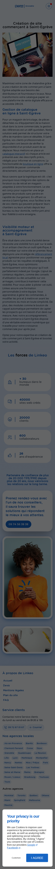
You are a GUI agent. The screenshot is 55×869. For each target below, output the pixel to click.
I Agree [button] (37, 858)
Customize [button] (16, 858)
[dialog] (27, 838)
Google (31, 845)
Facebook (12, 847)
